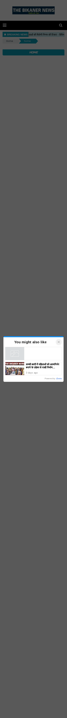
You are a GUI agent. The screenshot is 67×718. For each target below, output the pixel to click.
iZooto (59, 378)
